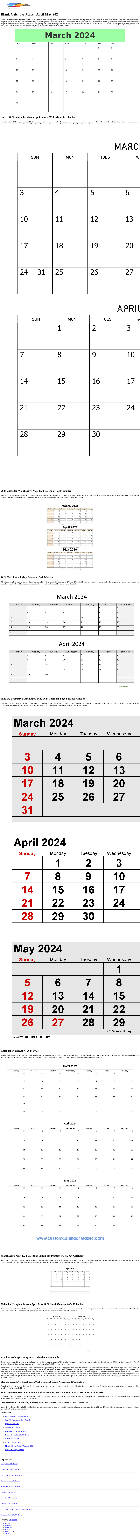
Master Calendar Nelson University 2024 (19, 1446)
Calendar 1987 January (9, 1498)
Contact (8, 1525)
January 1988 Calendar (9, 1503)
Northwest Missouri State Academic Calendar (16, 1509)
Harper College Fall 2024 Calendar (17, 1435)
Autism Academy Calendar (10, 1481)
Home (7, 1523)
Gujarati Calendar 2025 (9, 1492)
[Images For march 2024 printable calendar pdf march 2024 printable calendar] (70, 71)
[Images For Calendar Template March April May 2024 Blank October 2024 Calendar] (70, 1283)
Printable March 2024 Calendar (12, 1515)
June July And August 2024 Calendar (18, 1420)
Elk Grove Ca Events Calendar (11, 1475)
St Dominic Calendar (12, 1427)
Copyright (8, 1527)
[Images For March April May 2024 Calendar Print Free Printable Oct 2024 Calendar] (70, 1156)
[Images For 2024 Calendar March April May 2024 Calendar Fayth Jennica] (70, 307)
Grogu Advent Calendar (9, 1464)
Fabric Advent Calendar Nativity (16, 1416)
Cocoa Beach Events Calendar (15, 1431)
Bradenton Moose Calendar (10, 1486)
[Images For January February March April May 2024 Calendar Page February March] (70, 641)
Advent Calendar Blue (13, 1442)
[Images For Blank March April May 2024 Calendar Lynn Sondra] (70, 1334)
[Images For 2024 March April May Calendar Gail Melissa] (70, 537)
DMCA (8, 1529)
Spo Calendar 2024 (12, 1424)
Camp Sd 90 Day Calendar (14, 1450)
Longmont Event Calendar (10, 1469)
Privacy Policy (10, 1531)
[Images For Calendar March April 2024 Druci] (70, 877)
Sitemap (8, 1533)
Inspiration (13, 1520)
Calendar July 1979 (12, 1439)
